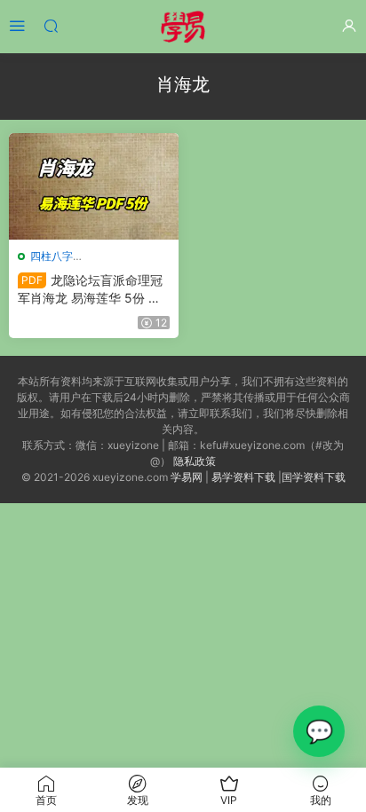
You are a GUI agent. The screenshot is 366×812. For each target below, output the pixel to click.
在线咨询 (319, 731)
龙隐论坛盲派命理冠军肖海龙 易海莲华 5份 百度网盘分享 (90, 289)
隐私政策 (194, 461)
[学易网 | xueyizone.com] (183, 26)
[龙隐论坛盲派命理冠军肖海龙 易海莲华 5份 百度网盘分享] (94, 186)
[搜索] (51, 25)
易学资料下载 (243, 477)
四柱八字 (51, 256)
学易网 (187, 477)
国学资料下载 (314, 477)
